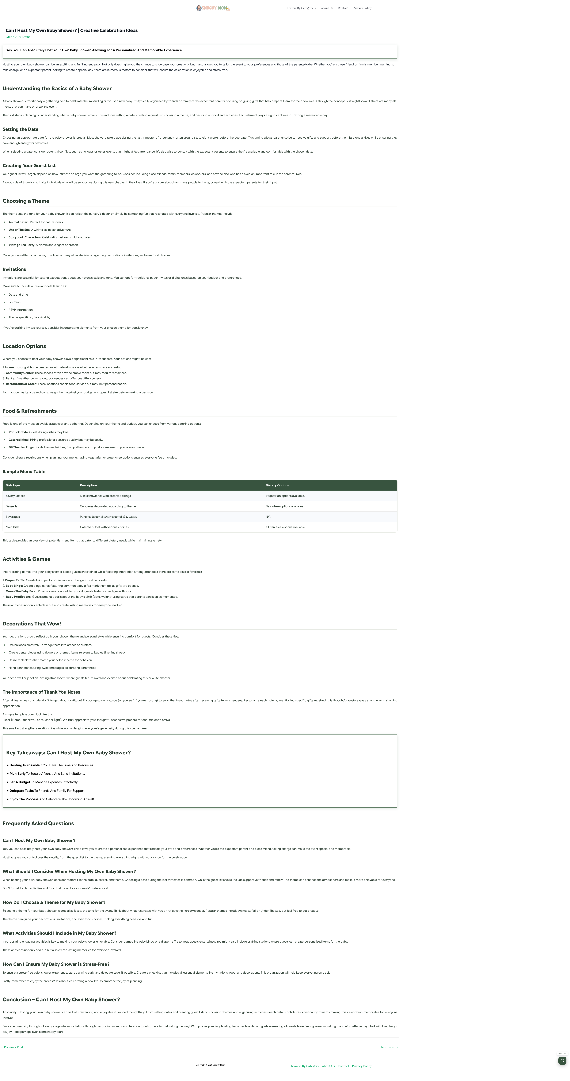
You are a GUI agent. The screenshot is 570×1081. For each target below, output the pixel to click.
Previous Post (11, 1047)
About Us (327, 8)
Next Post (390, 1047)
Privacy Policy (362, 8)
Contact (343, 8)
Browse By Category (300, 8)
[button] (314, 8)
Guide (10, 37)
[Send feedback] (562, 1061)
